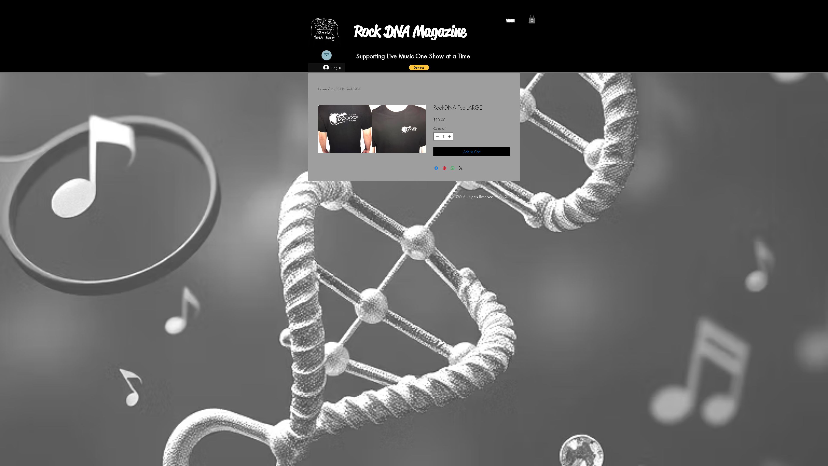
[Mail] (326, 55)
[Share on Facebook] (436, 168)
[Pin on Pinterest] (444, 168)
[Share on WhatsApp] (452, 168)
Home (322, 89)
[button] (419, 67)
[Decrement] (436, 136)
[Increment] (450, 136)
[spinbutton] (443, 136)
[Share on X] (460, 168)
